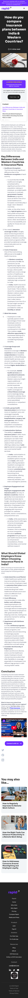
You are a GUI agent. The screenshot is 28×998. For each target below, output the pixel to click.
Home (14, 902)
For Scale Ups (14, 939)
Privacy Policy (14, 993)
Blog (14, 948)
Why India (14, 905)
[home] (7, 8)
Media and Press (14, 917)
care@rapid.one (14, 965)
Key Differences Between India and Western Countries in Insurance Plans (13, 109)
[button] (24, 8)
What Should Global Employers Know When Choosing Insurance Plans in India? (12, 115)
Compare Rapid (14, 914)
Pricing (14, 911)
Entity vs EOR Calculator (14, 957)
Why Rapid (14, 908)
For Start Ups (14, 936)
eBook (14, 951)
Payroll (14, 929)
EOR (14, 926)
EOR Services (14, 954)
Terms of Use (14, 988)
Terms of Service (14, 991)
